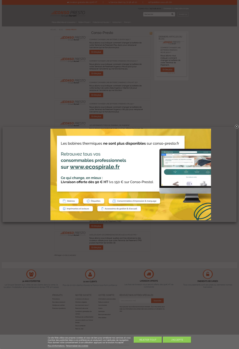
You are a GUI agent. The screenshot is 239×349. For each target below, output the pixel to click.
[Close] (236, 127)
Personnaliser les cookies (77, 346)
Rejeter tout (147, 339)
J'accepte (177, 339)
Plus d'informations (56, 346)
